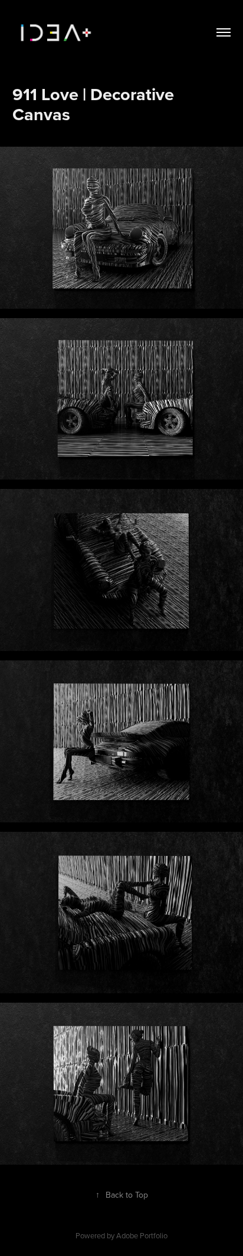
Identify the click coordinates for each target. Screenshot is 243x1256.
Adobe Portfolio (142, 1235)
